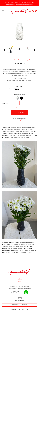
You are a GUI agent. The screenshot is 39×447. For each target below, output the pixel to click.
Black (21, 98)
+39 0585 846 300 (12, 288)
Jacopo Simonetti (29, 60)
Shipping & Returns (19, 300)
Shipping (17, 89)
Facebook (19, 279)
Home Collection (19, 60)
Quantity (5, 103)
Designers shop (9, 60)
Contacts (19, 297)
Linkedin (19, 283)
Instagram (19, 278)
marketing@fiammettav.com (22, 120)
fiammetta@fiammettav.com (24, 288)
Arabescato (17, 98)
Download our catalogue (19, 305)
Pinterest (19, 281)
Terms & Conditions (19, 298)
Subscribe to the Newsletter (19, 309)
